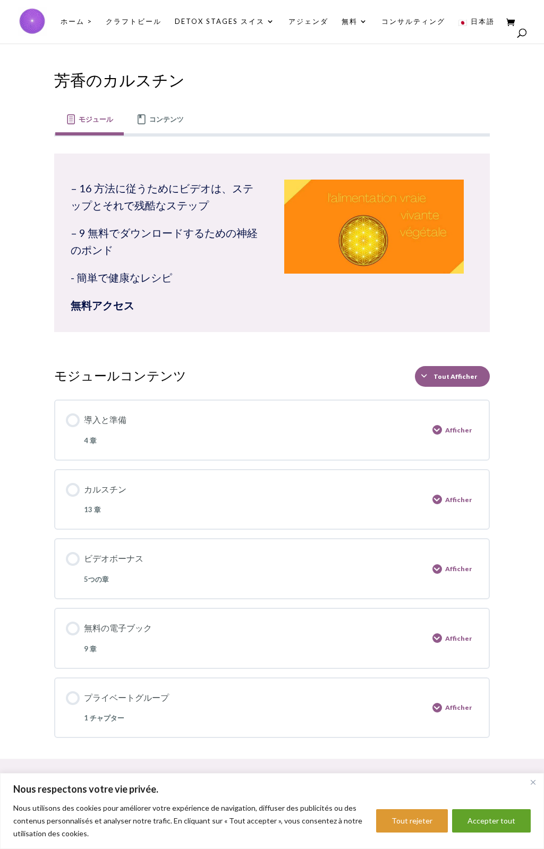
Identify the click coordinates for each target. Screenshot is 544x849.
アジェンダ (308, 22)
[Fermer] (532, 782)
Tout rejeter (412, 820)
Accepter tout (491, 820)
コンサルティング (413, 22)
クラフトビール (134, 22)
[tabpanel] (271, 243)
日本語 (483, 22)
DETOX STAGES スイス (220, 22)
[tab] (89, 120)
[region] (272, 811)
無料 (350, 22)
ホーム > (76, 22)
